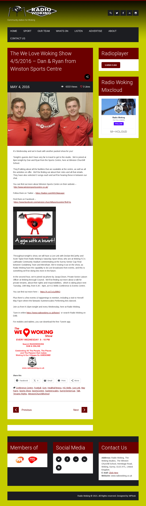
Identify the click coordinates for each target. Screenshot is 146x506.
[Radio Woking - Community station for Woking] (33, 15)
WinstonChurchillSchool (38, 394)
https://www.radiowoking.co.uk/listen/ (43, 313)
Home (13, 31)
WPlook (132, 496)
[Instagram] (136, 13)
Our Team (44, 31)
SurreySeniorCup (67, 391)
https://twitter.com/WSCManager (50, 193)
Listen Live (111, 65)
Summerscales (52, 391)
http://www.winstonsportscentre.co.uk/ (31, 187)
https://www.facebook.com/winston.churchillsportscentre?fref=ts (42, 202)
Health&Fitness (55, 388)
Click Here (113, 473)
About (112, 31)
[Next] (84, 412)
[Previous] (16, 412)
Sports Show (25, 391)
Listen (79, 31)
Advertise (95, 31)
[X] (117, 13)
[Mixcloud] (129, 13)
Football (37, 388)
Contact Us (17, 38)
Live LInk (76, 388)
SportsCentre (38, 391)
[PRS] (33, 463)
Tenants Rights (20, 394)
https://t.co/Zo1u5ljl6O (50, 292)
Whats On (62, 31)
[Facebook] (123, 13)
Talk (78, 391)
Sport (27, 31)
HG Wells (67, 388)
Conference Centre (24, 388)
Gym (44, 388)
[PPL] (20, 463)
